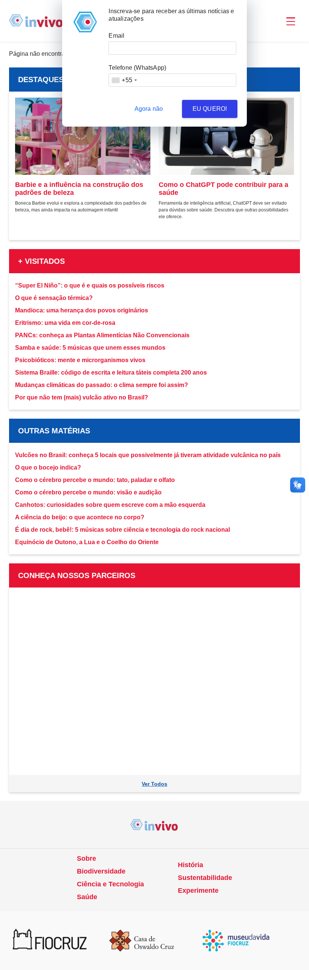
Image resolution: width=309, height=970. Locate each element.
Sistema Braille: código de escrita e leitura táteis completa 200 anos (111, 372)
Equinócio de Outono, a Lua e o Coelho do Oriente (87, 542)
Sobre (86, 858)
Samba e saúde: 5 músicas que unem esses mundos (90, 347)
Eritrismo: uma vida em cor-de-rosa (65, 323)
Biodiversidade (101, 871)
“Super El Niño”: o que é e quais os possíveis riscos (89, 285)
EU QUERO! (210, 109)
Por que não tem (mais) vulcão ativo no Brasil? (81, 397)
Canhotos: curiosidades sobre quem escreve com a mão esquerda (110, 505)
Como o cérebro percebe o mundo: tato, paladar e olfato (95, 480)
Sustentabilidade (205, 877)
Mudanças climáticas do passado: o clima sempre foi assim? (101, 385)
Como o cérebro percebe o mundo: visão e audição (88, 492)
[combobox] (124, 80)
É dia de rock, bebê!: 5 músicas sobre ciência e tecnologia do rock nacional (122, 529)
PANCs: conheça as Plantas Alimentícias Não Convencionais (102, 335)
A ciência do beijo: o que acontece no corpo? (79, 517)
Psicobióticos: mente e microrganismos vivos (80, 360)
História (190, 865)
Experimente (198, 890)
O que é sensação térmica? (54, 298)
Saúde (87, 897)
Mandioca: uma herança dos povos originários (81, 310)
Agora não (149, 109)
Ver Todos (154, 784)
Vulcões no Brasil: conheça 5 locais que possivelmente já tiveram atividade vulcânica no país (148, 455)
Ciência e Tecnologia (110, 884)
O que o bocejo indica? (48, 467)
